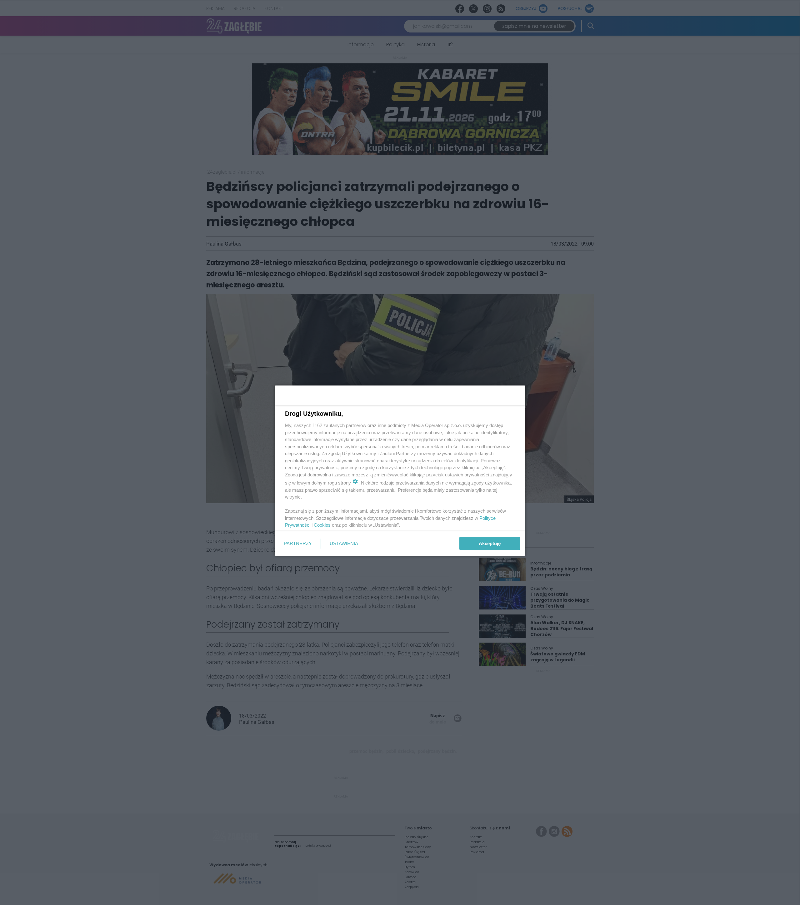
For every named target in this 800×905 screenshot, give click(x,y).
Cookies (322, 525)
